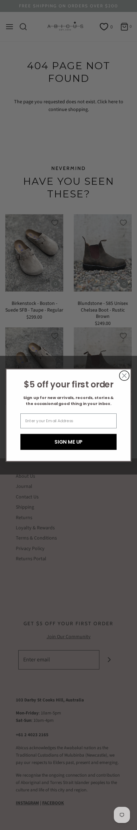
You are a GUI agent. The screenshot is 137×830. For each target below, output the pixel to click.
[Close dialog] (124, 375)
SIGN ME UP (68, 441)
